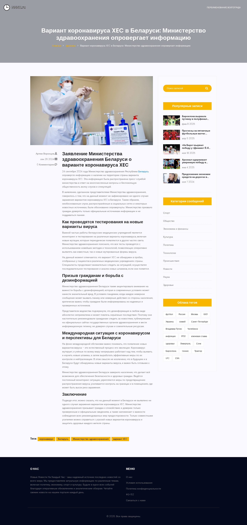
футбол (169, 314)
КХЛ (206, 314)
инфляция (171, 336)
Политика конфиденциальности (143, 488)
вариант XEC (120, 439)
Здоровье (71, 45)
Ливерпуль (185, 343)
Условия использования (139, 482)
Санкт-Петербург (199, 321)
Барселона (171, 351)
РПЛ (183, 336)
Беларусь (143, 171)
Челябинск (193, 328)
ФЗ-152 (130, 494)
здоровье (170, 343)
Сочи (198, 343)
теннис (185, 351)
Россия (182, 314)
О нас (129, 477)
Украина (170, 321)
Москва (194, 314)
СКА (177, 358)
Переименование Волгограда (224, 7)
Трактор (198, 351)
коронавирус (46, 439)
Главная (56, 45)
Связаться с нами (136, 500)
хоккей (182, 321)
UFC (168, 358)
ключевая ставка (199, 336)
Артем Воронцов (45, 153)
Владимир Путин (174, 328)
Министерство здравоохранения (91, 439)
